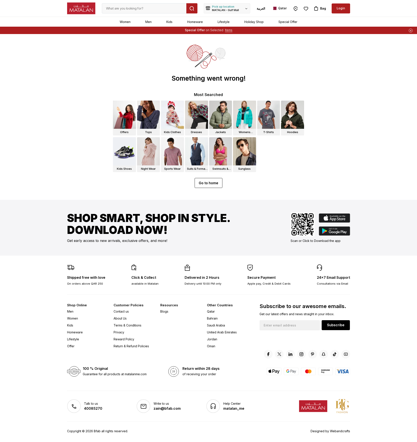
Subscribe (335, 325)
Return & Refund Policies (131, 346)
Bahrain (212, 318)
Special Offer (287, 22)
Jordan (212, 339)
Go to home (208, 183)
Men (148, 22)
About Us (120, 318)
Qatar (211, 311)
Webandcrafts (340, 431)
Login (341, 8)
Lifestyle (224, 22)
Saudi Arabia (216, 325)
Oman (211, 346)
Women (125, 22)
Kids (169, 22)
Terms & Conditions (127, 325)
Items (228, 30)
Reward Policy (124, 339)
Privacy (119, 332)
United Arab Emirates (222, 332)
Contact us (121, 311)
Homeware (195, 22)
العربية (261, 8)
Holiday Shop (254, 22)
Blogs (164, 311)
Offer (70, 346)
